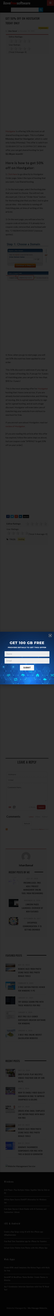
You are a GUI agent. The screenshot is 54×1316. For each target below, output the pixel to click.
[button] (50, 635)
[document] (27, 658)
